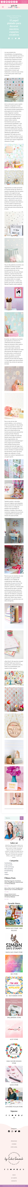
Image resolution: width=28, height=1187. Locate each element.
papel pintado (16, 583)
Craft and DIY (8, 865)
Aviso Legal (14, 1147)
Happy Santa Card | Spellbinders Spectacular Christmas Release (11, 896)
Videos (6, 874)
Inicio (14, 1175)
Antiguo (9, 16)
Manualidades (14, 17)
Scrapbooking (8, 870)
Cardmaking (8, 863)
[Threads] (17, 2)
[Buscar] (22, 818)
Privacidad (14, 1141)
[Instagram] (4, 2)
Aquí (21, 446)
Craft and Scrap (16, 16)
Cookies (14, 1144)
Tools (6, 872)
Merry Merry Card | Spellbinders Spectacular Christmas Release (13, 889)
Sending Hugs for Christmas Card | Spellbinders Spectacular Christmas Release (13, 882)
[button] (2, 7)
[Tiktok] (14, 2)
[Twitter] (9, 2)
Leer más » (6, 885)
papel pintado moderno (13, 198)
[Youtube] (7, 2)
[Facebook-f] (2, 2)
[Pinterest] (12, 2)
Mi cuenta (14, 1178)
